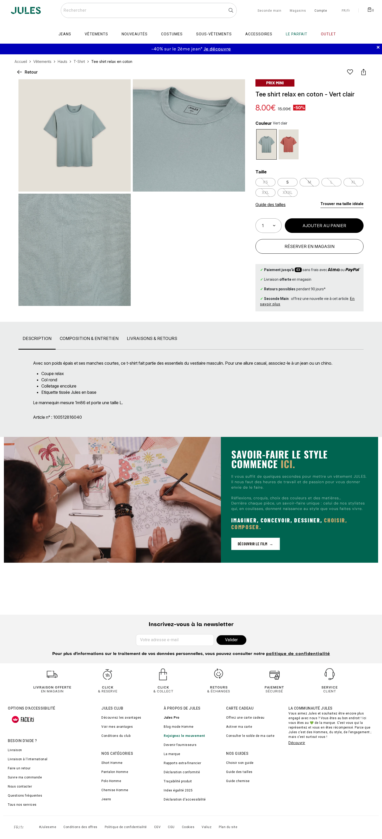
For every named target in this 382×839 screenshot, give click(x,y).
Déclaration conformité (182, 772)
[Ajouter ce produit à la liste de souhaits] (350, 72)
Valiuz (207, 827)
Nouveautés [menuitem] (135, 34)
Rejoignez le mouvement (184, 736)
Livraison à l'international (28, 759)
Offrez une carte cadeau (245, 717)
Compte (320, 11)
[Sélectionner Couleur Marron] (289, 144)
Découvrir (296, 743)
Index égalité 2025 (178, 790)
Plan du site (228, 827)
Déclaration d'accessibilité (185, 799)
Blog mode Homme (179, 727)
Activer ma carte (239, 727)
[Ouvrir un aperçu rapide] (236, 87)
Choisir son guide (240, 763)
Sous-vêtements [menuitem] (214, 34)
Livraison (15, 750)
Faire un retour (19, 768)
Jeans (106, 799)
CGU (171, 827)
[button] (237, 87)
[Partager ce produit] (363, 72)
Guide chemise (238, 781)
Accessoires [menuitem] (258, 34)
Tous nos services (22, 805)
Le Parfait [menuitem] (296, 34)
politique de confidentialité (298, 654)
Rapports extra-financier (182, 763)
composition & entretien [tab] (89, 338)
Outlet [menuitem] (328, 34)
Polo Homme (111, 781)
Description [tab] (37, 338)
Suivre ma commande (25, 777)
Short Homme (112, 763)
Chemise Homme (114, 790)
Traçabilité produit (178, 781)
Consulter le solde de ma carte (250, 736)
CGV (157, 827)
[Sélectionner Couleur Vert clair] (266, 144)
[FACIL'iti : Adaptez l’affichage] (23, 719)
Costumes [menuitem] (172, 34)
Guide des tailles (239, 772)
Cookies (188, 827)
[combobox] (148, 10)
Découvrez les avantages (121, 717)
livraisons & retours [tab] (152, 338)
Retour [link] (31, 72)
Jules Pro (172, 717)
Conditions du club (115, 736)
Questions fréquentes (25, 795)
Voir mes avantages (117, 727)
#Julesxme (47, 827)
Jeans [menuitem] (64, 34)
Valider (231, 639)
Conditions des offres (80, 827)
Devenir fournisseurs (180, 745)
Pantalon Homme (114, 772)
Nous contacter (20, 786)
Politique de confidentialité (126, 827)
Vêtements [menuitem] (96, 34)
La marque (172, 754)
